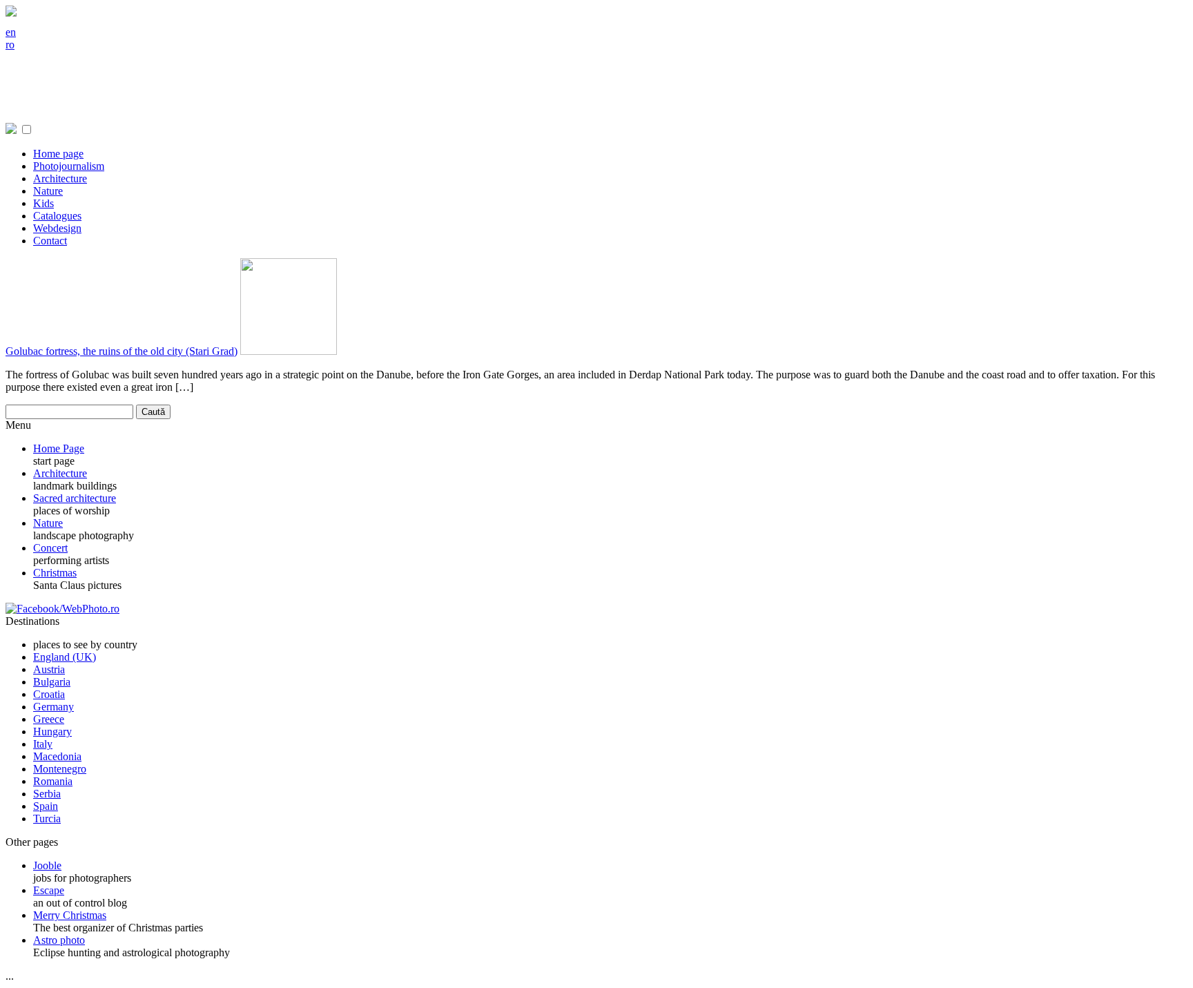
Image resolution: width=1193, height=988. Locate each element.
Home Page (58, 448)
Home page (58, 153)
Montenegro (59, 769)
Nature (48, 191)
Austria (49, 669)
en (11, 32)
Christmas (55, 573)
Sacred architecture (74, 498)
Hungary (52, 731)
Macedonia (57, 756)
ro (10, 44)
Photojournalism (68, 166)
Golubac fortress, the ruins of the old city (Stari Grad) (121, 351)
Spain (45, 806)
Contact (50, 240)
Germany (53, 707)
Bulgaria (51, 682)
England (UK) (64, 657)
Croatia (49, 694)
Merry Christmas (69, 915)
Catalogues (57, 216)
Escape (48, 890)
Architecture (60, 178)
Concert (50, 548)
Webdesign (57, 228)
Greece (48, 719)
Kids (43, 203)
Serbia (47, 794)
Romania (52, 781)
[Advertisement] (257, 92)
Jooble (47, 865)
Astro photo (59, 940)
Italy (42, 744)
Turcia (47, 818)
